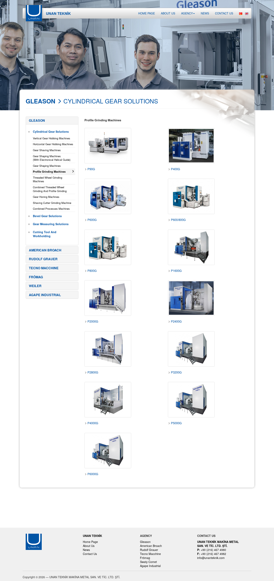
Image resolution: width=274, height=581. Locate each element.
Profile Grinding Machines (49, 171)
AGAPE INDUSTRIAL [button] (45, 295)
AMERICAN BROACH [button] (45, 250)
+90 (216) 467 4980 (211, 550)
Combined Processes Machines (51, 209)
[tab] (52, 120)
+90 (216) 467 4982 (211, 554)
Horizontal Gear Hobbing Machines (53, 144)
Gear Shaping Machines (47, 166)
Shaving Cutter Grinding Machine (52, 203)
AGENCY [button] (187, 13)
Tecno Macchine (150, 554)
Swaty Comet (148, 562)
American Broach (151, 546)
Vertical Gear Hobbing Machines (51, 138)
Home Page (146, 13)
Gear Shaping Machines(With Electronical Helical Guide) (51, 158)
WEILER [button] (35, 285)
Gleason (145, 542)
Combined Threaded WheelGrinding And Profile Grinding (50, 189)
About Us (88, 546)
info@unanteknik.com (211, 558)
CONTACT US (224, 13)
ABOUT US (168, 13)
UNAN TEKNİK (92, 536)
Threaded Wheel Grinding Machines (47, 179)
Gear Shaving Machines (47, 150)
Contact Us (90, 554)
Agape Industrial (150, 566)
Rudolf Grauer (149, 550)
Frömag (145, 558)
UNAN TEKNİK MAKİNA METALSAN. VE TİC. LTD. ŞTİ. (218, 544)
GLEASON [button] (37, 120)
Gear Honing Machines (46, 197)
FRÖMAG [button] (36, 277)
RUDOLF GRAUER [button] (43, 259)
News (205, 13)
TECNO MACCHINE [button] (44, 268)
